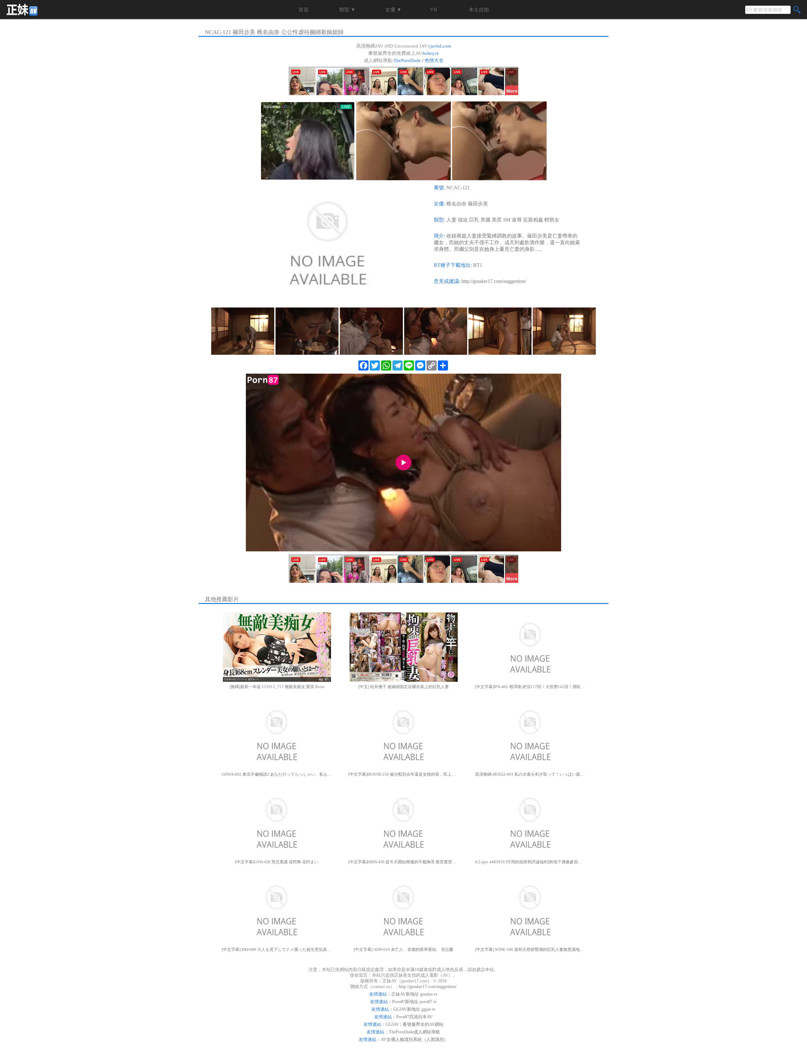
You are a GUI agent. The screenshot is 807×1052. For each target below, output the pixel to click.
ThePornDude (407, 60)
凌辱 (517, 219)
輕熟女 (552, 219)
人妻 (451, 219)
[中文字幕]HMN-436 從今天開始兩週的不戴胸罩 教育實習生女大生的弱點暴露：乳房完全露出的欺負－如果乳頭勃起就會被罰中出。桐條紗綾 (403, 861)
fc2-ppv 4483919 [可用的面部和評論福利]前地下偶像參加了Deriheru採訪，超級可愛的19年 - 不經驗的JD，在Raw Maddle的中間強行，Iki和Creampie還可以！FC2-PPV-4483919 (530, 861)
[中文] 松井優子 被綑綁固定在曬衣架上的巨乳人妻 (403, 686)
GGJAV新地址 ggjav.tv (414, 1009)
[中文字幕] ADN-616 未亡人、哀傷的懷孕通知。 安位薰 (403, 949)
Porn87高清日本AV (414, 1017)
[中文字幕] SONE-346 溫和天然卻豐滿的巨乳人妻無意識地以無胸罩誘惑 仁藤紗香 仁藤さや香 (530, 949)
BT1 (477, 265)
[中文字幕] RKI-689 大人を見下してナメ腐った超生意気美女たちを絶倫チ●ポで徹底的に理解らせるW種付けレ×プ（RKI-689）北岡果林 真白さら (277, 949)
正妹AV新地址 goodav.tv (414, 994)
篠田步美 (478, 203)
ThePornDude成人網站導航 (414, 1032)
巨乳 (474, 219)
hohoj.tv (431, 53)
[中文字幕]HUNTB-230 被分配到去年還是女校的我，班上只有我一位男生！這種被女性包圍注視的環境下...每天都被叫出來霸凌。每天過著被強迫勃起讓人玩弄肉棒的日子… (403, 774)
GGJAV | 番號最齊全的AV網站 (415, 1024)
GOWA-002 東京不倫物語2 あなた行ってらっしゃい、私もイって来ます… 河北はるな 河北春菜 (277, 774)
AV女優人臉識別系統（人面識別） (414, 1039)
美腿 (485, 219)
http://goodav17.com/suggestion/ (494, 281)
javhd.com (440, 46)
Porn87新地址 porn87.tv (414, 1001)
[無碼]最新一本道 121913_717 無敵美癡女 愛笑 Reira (276, 686)
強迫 (463, 219)
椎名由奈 (456, 203)
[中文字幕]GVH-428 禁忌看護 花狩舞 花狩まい (276, 861)
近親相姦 (533, 219)
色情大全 (434, 60)
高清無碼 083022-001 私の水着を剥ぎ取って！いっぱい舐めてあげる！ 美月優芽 (530, 774)
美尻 (497, 219)
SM (506, 219)
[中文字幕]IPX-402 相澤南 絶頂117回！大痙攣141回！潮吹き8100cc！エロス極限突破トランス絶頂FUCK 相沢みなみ (530, 686)
